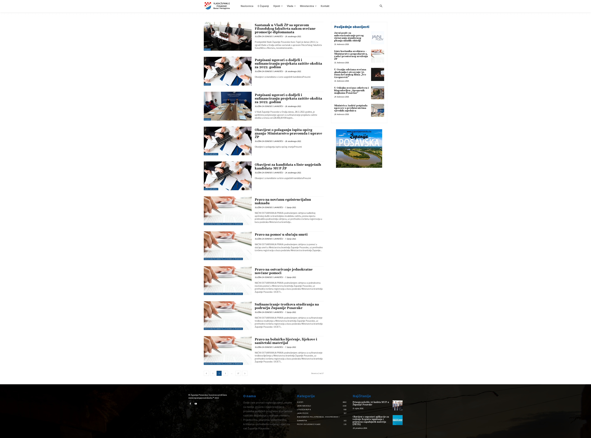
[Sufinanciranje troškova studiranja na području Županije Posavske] (228, 315)
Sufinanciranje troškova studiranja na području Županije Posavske (287, 306)
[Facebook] (190, 404)
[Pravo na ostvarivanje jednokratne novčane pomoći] (228, 280)
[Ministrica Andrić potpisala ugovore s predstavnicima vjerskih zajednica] (377, 110)
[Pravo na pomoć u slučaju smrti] (228, 245)
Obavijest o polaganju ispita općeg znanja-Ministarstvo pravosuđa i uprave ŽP (288, 133)
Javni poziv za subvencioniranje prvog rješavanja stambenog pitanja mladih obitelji (349, 37)
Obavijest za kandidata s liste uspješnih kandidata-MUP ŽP (288, 166)
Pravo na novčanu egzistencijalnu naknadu (283, 201)
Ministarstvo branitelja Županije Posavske (223, 224)
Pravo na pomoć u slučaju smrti (281, 235)
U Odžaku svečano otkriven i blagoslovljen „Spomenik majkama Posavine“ (351, 90)
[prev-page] (206, 373)
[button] (381, 6)
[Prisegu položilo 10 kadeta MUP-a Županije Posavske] (398, 405)
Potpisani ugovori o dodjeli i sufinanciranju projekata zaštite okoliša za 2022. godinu (288, 63)
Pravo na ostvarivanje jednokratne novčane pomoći (284, 271)
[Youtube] (196, 404)
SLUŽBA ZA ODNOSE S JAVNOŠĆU (269, 36)
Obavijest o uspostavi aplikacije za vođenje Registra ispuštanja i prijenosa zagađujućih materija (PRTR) (371, 420)
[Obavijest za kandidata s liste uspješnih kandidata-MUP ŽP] (228, 175)
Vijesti (207, 49)
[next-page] (244, 373)
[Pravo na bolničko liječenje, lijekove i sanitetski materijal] (228, 350)
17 (238, 373)
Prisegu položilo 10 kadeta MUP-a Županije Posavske (371, 403)
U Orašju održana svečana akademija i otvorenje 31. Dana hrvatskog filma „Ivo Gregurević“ (350, 73)
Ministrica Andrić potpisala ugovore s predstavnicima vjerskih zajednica (350, 108)
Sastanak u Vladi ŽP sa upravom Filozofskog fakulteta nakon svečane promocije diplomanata (285, 28)
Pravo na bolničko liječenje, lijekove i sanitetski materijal (286, 341)
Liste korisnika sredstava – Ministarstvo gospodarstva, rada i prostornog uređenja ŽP (351, 55)
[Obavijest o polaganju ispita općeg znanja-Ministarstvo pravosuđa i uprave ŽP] (228, 141)
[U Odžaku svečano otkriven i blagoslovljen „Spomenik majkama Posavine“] (377, 92)
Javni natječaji (211, 154)
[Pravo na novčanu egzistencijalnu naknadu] (228, 210)
